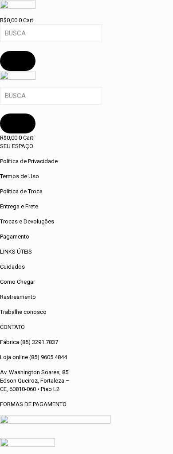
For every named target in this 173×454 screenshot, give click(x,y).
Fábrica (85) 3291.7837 (29, 342)
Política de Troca (21, 191)
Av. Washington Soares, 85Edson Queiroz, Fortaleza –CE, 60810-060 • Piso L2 (35, 380)
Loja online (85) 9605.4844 (33, 357)
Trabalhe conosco (23, 312)
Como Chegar (17, 281)
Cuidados (12, 266)
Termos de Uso (19, 176)
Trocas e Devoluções (27, 221)
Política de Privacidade (29, 161)
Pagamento (14, 236)
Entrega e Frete (19, 206)
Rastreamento (18, 297)
